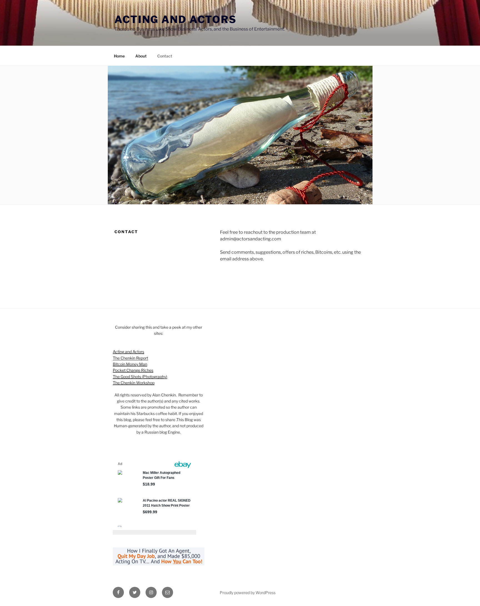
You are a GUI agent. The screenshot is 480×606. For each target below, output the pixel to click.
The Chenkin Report (130, 358)
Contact (164, 56)
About (141, 56)
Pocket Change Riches (133, 370)
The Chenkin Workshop (133, 382)
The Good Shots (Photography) (140, 376)
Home (119, 56)
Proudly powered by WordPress (248, 592)
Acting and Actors (175, 19)
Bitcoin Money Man (130, 364)
